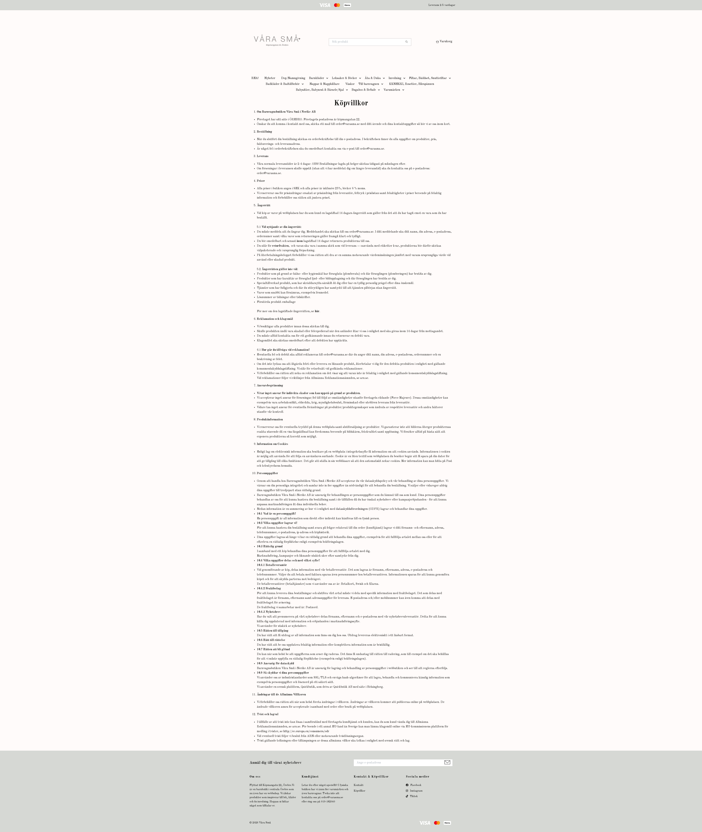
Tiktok (413, 796)
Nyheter (269, 78)
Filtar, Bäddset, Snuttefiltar (428, 78)
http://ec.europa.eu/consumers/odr (306, 731)
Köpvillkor (359, 791)
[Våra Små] (300, 42)
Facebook (415, 785)
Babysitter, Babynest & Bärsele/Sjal (320, 90)
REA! (254, 78)
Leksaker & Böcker (344, 78)
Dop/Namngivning (293, 78)
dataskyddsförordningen (352, 509)
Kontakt (358, 785)
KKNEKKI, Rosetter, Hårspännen (411, 84)
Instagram (415, 791)
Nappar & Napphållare (324, 84)
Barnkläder (316, 78)
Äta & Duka (373, 78)
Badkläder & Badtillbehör (283, 84)
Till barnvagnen (368, 84)
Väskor (350, 84)
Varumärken (392, 90)
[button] (328, 78)
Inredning (394, 78)
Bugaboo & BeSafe (364, 90)
